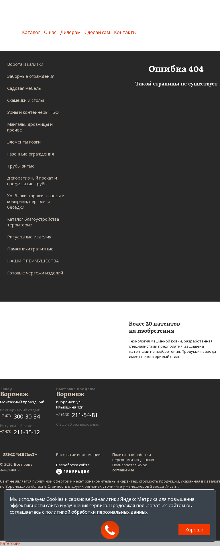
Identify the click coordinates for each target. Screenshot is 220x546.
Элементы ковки (24, 142)
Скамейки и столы (25, 100)
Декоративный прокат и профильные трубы (32, 180)
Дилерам (70, 32)
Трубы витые (21, 166)
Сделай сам (97, 32)
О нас (50, 32)
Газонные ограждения (30, 154)
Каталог (31, 32)
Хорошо (194, 530)
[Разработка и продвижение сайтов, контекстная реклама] (72, 472)
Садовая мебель (24, 88)
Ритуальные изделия (29, 237)
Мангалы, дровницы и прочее (30, 127)
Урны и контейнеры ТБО (33, 112)
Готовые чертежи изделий (35, 273)
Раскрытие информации (78, 454)
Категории (10, 543)
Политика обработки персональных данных (133, 457)
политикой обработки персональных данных (96, 512)
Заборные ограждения (30, 76)
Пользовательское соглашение (129, 467)
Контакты (125, 32)
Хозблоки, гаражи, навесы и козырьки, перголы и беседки (35, 201)
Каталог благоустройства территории (33, 222)
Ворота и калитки (25, 64)
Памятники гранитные (30, 249)
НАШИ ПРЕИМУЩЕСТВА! (33, 261)
